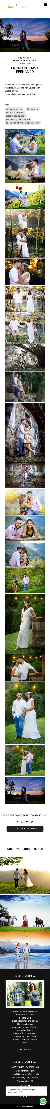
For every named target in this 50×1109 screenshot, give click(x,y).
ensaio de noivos (14, 109)
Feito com (25, 1107)
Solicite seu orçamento (25, 829)
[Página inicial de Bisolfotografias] (16, 7)
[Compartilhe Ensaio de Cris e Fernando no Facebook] (17, 822)
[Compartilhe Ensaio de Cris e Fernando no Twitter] (27, 822)
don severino (32, 109)
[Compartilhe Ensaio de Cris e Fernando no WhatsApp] (22, 822)
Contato (25, 1096)
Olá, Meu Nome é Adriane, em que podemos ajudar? (21, 1091)
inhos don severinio (15, 112)
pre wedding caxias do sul (18, 119)
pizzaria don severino (16, 116)
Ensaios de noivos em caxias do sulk (23, 123)
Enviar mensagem (26, 1071)
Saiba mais (25, 1049)
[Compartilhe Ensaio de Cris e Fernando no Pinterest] (32, 822)
